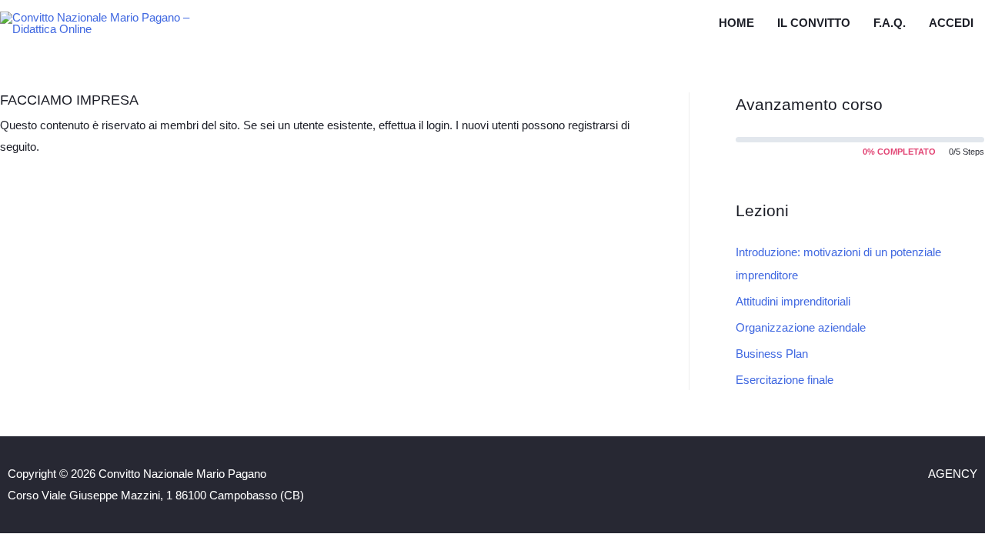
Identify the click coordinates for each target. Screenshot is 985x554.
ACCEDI (951, 22)
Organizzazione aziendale (801, 327)
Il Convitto (813, 22)
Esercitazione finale (784, 379)
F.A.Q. (889, 22)
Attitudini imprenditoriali (793, 301)
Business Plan (772, 353)
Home (736, 22)
